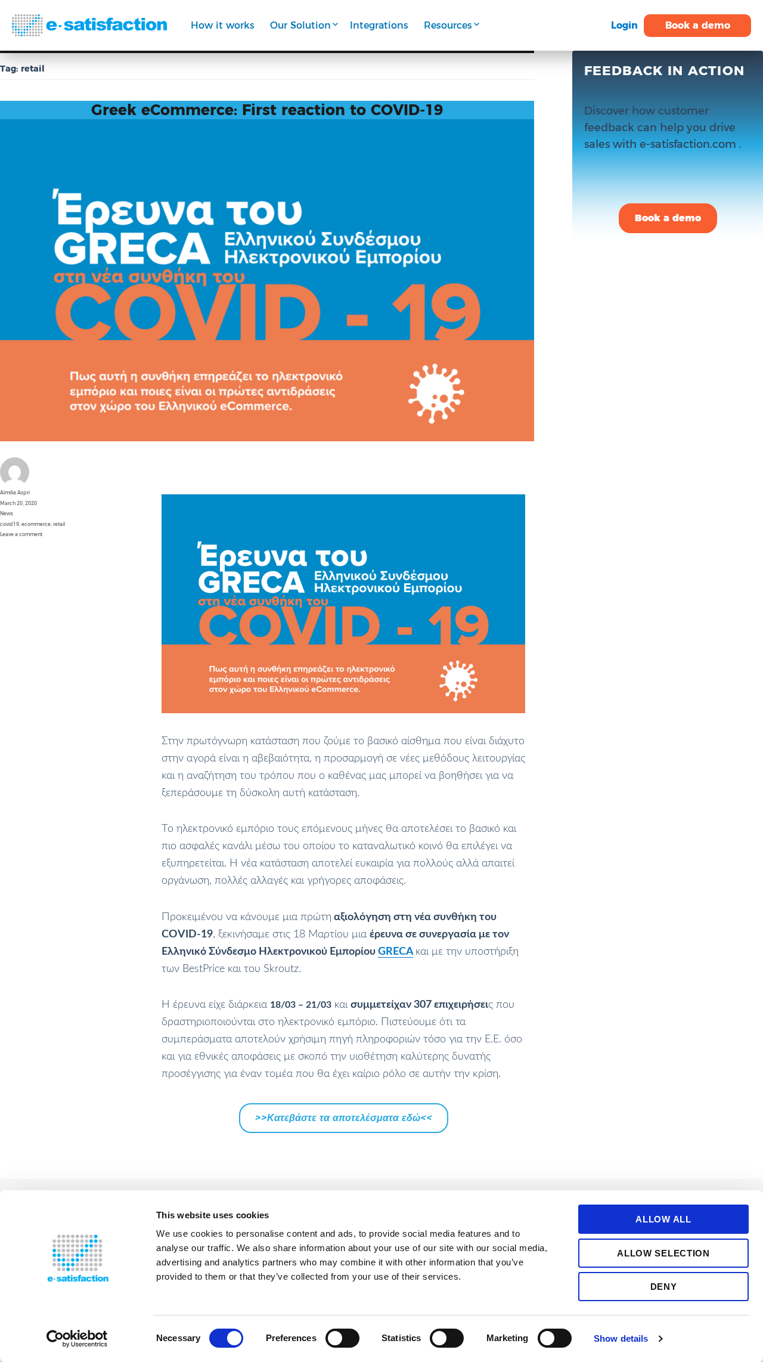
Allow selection (663, 1253)
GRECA (395, 951)
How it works (223, 25)
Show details (621, 1338)
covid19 (9, 524)
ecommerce (36, 524)
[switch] (342, 1338)
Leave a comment (21, 534)
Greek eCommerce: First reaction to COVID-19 (267, 110)
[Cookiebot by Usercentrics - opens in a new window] (77, 1339)
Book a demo (697, 25)
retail (59, 524)
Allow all (663, 1219)
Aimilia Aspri (15, 493)
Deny (663, 1286)
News (6, 513)
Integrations (379, 25)
